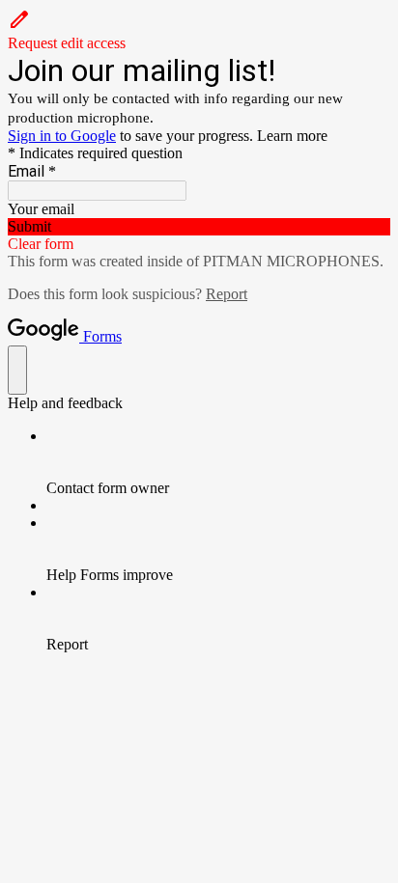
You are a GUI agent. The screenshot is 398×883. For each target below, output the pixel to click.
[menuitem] (218, 462)
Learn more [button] (292, 135)
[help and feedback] (17, 370)
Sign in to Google (62, 135)
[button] (199, 30)
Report (226, 294)
